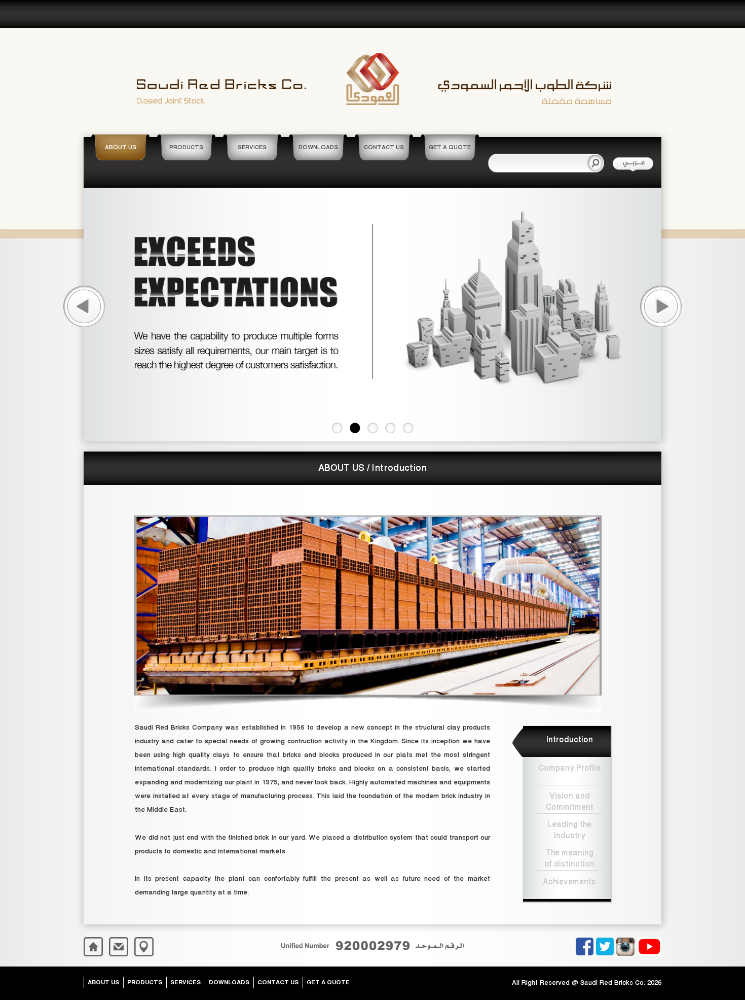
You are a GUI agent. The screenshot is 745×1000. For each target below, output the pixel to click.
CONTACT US (384, 147)
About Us (103, 982)
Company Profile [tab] (569, 768)
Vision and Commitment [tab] (569, 801)
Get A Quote (328, 982)
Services (185, 982)
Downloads (229, 982)
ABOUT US (120, 147)
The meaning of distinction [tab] (569, 858)
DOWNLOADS (318, 147)
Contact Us (278, 982)
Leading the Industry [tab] (569, 829)
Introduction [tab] (569, 740)
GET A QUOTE (450, 147)
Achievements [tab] (569, 882)
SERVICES (252, 147)
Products (144, 982)
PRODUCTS (186, 147)
